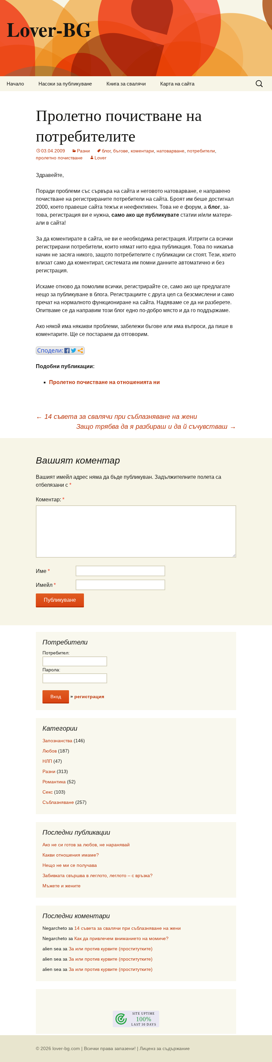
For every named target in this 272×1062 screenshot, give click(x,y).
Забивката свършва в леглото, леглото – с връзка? (97, 875)
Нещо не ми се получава (69, 865)
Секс (47, 792)
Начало (15, 83)
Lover (100, 157)
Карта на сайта (177, 83)
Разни (83, 150)
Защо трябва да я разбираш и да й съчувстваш (156, 426)
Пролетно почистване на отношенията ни (104, 382)
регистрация (89, 696)
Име (43, 571)
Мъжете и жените (61, 885)
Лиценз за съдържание (165, 1048)
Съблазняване (58, 802)
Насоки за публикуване (65, 83)
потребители (201, 150)
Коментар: (50, 499)
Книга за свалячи (126, 83)
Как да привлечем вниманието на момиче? (121, 938)
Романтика (54, 781)
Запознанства (57, 740)
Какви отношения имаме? (70, 855)
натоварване (170, 150)
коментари (142, 150)
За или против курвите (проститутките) (111, 948)
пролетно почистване (59, 157)
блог (106, 150)
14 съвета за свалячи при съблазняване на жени (116, 416)
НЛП (47, 761)
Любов (49, 751)
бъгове (120, 150)
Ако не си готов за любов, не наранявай (86, 844)
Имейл (46, 585)
